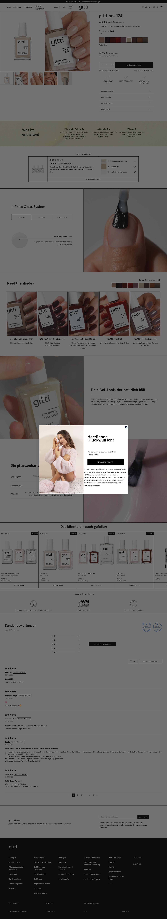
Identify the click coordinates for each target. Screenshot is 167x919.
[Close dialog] (126, 427)
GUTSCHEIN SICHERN (105, 462)
